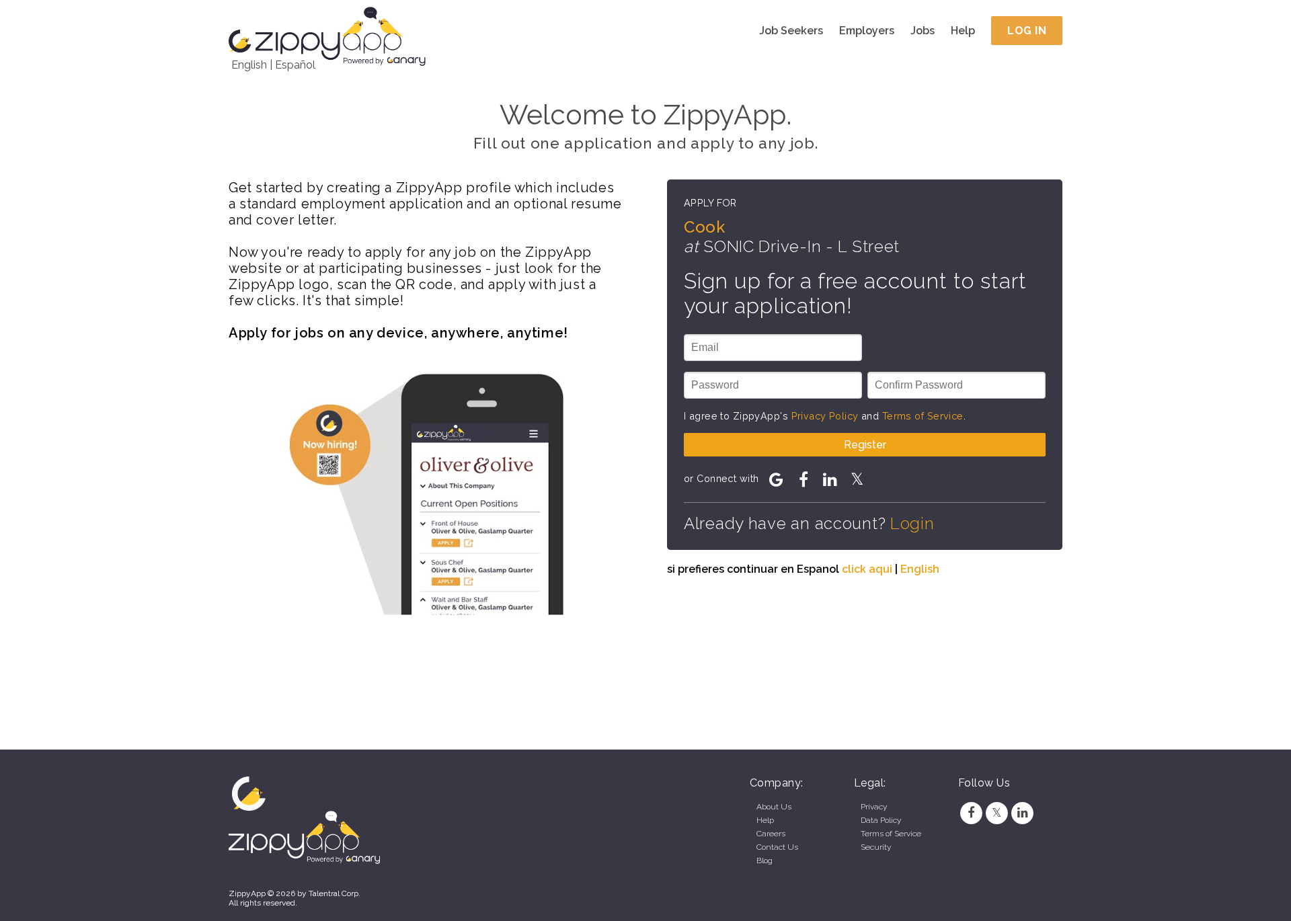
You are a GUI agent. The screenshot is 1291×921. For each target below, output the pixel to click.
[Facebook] (971, 813)
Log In (1026, 30)
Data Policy (881, 820)
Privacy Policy (825, 416)
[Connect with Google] (777, 479)
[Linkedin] (1022, 813)
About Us (773, 806)
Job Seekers (791, 30)
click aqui (867, 569)
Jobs (922, 30)
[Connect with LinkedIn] (830, 479)
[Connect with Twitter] (857, 479)
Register (865, 444)
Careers (770, 833)
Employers (866, 30)
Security (876, 847)
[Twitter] (996, 813)
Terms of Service (923, 416)
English (249, 64)
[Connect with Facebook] (803, 479)
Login (912, 523)
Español (295, 64)
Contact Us (777, 847)
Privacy (874, 806)
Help (963, 30)
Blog (764, 860)
